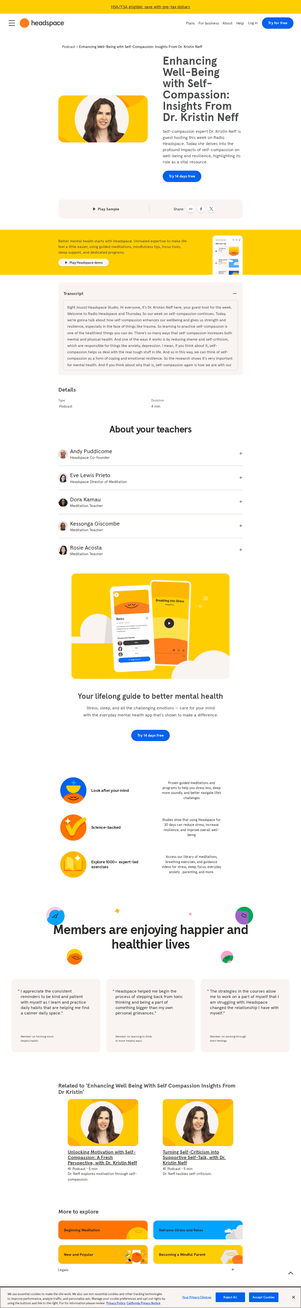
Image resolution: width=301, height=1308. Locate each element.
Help (240, 23)
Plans (190, 23)
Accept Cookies (264, 1297)
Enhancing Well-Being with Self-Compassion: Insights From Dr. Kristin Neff (140, 46)
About (227, 23)
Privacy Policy (115, 1303)
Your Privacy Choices (196, 1297)
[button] (190, 209)
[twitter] (211, 209)
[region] (150, 1297)
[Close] (293, 1297)
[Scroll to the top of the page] (290, 1273)
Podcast (68, 46)
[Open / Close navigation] (12, 23)
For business (208, 23)
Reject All (230, 1297)
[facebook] (201, 209)
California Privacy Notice (143, 1303)
